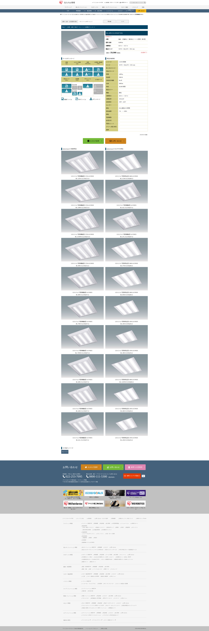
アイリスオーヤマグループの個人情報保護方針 (73, 628)
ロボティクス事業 (68, 554)
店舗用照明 (84, 532)
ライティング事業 (68, 523)
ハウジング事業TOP (86, 581)
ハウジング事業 (67, 581)
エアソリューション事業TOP (88, 612)
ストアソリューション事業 (70, 588)
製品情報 (89, 10)
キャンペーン (123, 554)
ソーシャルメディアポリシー (91, 628)
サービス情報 (109, 554)
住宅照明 (84, 540)
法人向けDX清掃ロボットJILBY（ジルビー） (104, 557)
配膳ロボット (85, 561)
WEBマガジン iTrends (141, 518)
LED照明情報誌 (115, 523)
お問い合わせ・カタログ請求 (101, 518)
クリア (122, 21)
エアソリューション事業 (69, 613)
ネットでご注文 (115, 2)
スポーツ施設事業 (68, 574)
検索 (110, 21)
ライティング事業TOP (87, 523)
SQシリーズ (65, 451)
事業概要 (78, 10)
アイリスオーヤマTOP (98, 2)
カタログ (120, 10)
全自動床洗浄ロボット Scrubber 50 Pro (90, 559)
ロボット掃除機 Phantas (107, 559)
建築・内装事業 (67, 566)
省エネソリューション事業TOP (89, 547)
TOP (68, 10)
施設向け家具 (66, 620)
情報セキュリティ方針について (126, 518)
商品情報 (102, 523)
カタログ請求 (94, 141)
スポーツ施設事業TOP (87, 574)
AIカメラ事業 (66, 603)
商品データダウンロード (109, 603)
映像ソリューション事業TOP (88, 595)
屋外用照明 (84, 536)
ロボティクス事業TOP (87, 554)
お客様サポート (124, 2)
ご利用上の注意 (103, 628)
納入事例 (99, 10)
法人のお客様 (69, 3)
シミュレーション (125, 523)
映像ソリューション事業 (69, 596)
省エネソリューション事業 (70, 547)
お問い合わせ (141, 10)
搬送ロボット (93, 561)
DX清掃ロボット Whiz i (87, 557)
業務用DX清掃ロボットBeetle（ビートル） (123, 559)
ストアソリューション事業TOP (89, 588)
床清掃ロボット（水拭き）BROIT (123, 557)
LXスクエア (66, 149)
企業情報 (107, 2)
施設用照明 (84, 525)
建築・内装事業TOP (86, 566)
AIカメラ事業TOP (86, 603)
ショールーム (109, 10)
